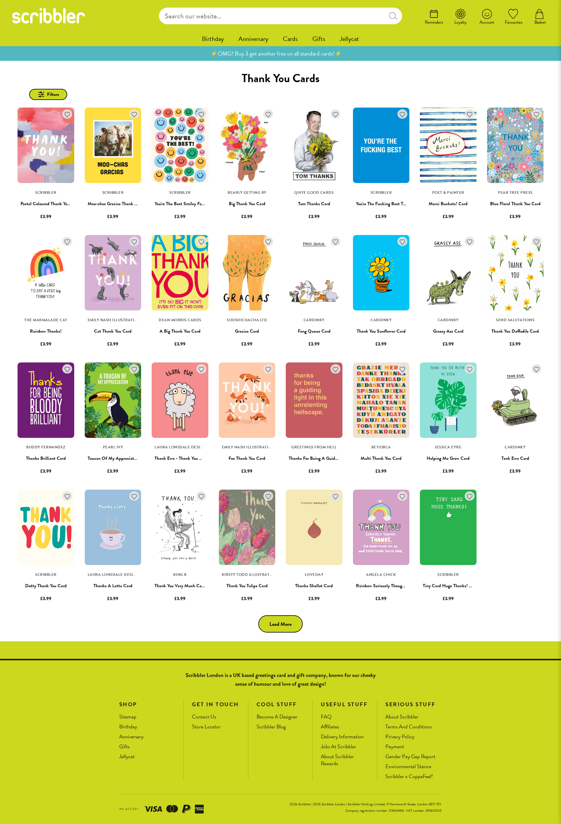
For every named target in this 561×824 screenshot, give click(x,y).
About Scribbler (401, 717)
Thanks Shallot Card (314, 585)
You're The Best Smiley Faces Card (186, 203)
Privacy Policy (399, 736)
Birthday (213, 39)
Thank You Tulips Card (247, 585)
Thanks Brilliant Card (46, 458)
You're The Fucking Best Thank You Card (393, 203)
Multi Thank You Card (381, 458)
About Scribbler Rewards (337, 760)
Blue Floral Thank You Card (515, 203)
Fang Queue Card (314, 331)
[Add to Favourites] (67, 114)
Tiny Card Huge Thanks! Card (450, 585)
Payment (394, 746)
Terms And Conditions (408, 726)
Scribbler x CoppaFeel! (409, 776)
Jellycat (349, 39)
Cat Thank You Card (112, 331)
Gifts (318, 39)
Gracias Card (247, 331)
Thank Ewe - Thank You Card (181, 458)
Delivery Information (342, 736)
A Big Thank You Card (180, 331)
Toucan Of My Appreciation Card (119, 458)
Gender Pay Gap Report (410, 756)
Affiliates (330, 726)
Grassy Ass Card (448, 331)
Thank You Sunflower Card (381, 331)
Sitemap (127, 717)
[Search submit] (393, 16)
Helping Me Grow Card (448, 458)
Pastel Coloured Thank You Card (50, 203)
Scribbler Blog (271, 726)
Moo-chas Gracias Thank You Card (119, 203)
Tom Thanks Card (314, 203)
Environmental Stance (408, 766)
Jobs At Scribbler (338, 746)
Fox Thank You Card (246, 458)
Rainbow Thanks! (46, 331)
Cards (290, 39)
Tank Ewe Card (515, 458)
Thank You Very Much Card (180, 585)
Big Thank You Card (247, 203)
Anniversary (253, 39)
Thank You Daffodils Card (515, 331)
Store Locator (206, 726)
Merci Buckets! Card (448, 203)
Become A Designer (277, 717)
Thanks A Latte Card (113, 585)
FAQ (326, 717)
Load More (280, 624)
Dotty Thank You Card (46, 585)
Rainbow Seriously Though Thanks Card (392, 585)
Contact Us (204, 717)
